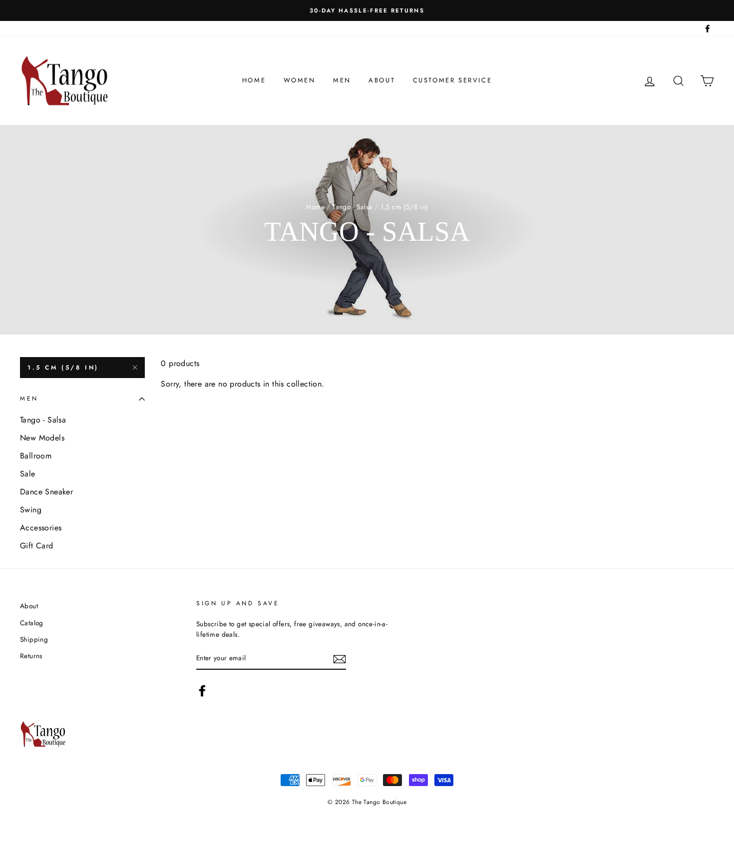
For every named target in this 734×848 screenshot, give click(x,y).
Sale (27, 473)
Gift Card (36, 545)
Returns (31, 656)
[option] (367, 10)
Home (254, 80)
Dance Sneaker (46, 491)
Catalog (31, 623)
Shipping (34, 639)
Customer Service (452, 80)
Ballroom (35, 455)
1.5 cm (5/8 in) (63, 367)
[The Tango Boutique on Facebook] (202, 691)
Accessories (40, 527)
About (381, 80)
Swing (30, 509)
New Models (42, 437)
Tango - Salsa (352, 207)
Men (342, 80)
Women (300, 80)
